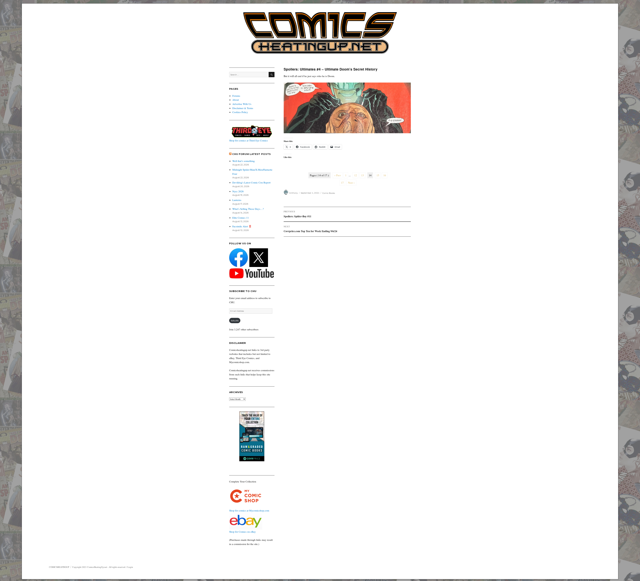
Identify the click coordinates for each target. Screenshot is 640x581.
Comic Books (328, 193)
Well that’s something (243, 161)
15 (377, 175)
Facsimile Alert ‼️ (242, 226)
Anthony (293, 193)
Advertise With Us (241, 104)
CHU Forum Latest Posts (251, 154)
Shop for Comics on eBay (242, 531)
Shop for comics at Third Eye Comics (248, 140)
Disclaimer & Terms (242, 108)
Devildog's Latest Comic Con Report (251, 182)
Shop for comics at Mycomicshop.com (249, 510)
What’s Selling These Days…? (248, 208)
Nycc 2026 (238, 191)
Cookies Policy (240, 112)
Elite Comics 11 (240, 217)
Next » (351, 182)
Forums (236, 95)
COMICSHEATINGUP (59, 566)
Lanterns (236, 200)
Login (130, 566)
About (235, 99)
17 (342, 182)
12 (355, 175)
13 (362, 175)
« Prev (337, 175)
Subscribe (235, 320)
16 (384, 175)
